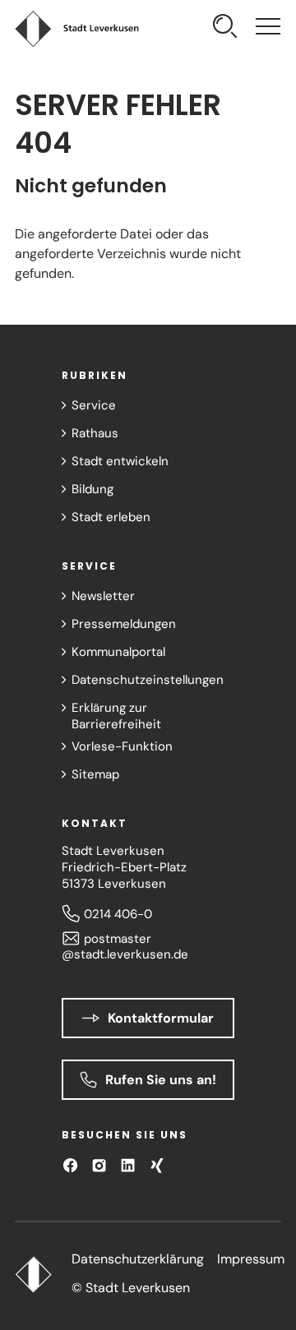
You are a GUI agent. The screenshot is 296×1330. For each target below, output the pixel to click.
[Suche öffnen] (225, 28)
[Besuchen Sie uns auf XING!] (156, 1165)
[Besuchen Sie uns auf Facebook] (70, 1165)
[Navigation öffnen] (268, 28)
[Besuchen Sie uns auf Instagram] (99, 1165)
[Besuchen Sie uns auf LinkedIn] (127, 1165)
